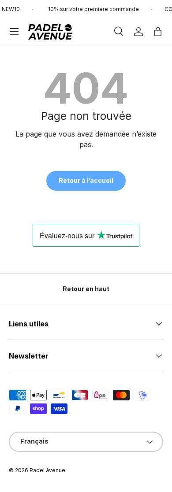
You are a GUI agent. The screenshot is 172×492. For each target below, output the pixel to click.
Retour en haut (86, 288)
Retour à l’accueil (86, 180)
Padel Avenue (47, 470)
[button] (158, 31)
